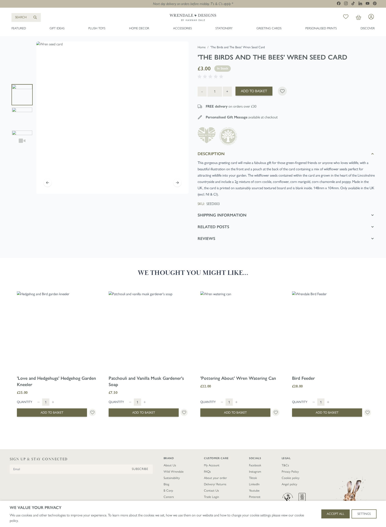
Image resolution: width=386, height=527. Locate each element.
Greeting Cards (268, 28)
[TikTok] (353, 3)
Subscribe (140, 469)
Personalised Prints (321, 28)
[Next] (177, 183)
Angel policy (289, 484)
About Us (170, 465)
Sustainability (172, 478)
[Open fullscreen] (112, 117)
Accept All (335, 514)
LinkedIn (254, 484)
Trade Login (211, 497)
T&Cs (285, 465)
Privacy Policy (290, 472)
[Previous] (47, 183)
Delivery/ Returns (215, 484)
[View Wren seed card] (22, 94)
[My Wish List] (345, 17)
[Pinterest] (375, 3)
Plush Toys (96, 28)
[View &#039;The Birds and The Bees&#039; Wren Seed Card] (22, 117)
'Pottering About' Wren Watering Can (238, 378)
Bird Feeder (303, 378)
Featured (18, 28)
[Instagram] (346, 3)
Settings (364, 514)
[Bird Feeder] (331, 331)
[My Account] (371, 16)
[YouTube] (367, 3)
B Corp (168, 490)
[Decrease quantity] (38, 402)
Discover (368, 28)
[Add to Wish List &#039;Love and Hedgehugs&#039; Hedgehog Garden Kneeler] (92, 412)
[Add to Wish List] (282, 91)
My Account (211, 465)
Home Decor (139, 28)
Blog (166, 484)
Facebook (255, 465)
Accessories (182, 28)
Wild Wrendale (174, 472)
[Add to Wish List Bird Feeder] (367, 412)
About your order (215, 478)
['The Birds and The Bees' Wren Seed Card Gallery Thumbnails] (22, 117)
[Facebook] (338, 3)
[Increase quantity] (53, 402)
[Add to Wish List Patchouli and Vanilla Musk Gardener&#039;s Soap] (184, 412)
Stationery (224, 28)
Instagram (255, 472)
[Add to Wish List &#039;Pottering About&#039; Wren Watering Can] (275, 412)
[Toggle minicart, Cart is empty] (358, 17)
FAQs (207, 472)
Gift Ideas (57, 28)
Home (202, 47)
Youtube (254, 490)
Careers (169, 497)
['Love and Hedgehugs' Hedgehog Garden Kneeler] (56, 331)
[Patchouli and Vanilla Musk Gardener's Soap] (148, 331)
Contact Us (211, 490)
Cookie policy (290, 478)
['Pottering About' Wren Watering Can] (239, 331)
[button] (211, 76)
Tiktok (253, 478)
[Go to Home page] (193, 17)
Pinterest (254, 497)
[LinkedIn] (360, 3)
